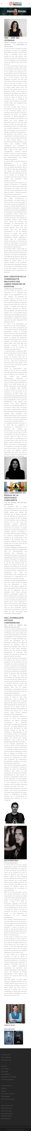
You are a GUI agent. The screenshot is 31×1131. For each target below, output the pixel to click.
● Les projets (4, 1071)
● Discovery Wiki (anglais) (8, 1099)
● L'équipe (4, 1066)
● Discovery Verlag (6, 1116)
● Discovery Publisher (7, 1113)
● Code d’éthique (5, 1074)
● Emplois (3, 1088)
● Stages (3, 1091)
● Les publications (6, 1054)
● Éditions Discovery (6, 1108)
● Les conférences (6, 1057)
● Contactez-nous (6, 1060)
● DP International (6, 1118)
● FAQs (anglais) (5, 1096)
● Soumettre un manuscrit (8, 1093)
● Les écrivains (5, 1068)
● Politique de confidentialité (8, 1077)
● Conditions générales (7, 1079)
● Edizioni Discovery (6, 1111)
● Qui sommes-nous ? (7, 1085)
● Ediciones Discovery (7, 1105)
